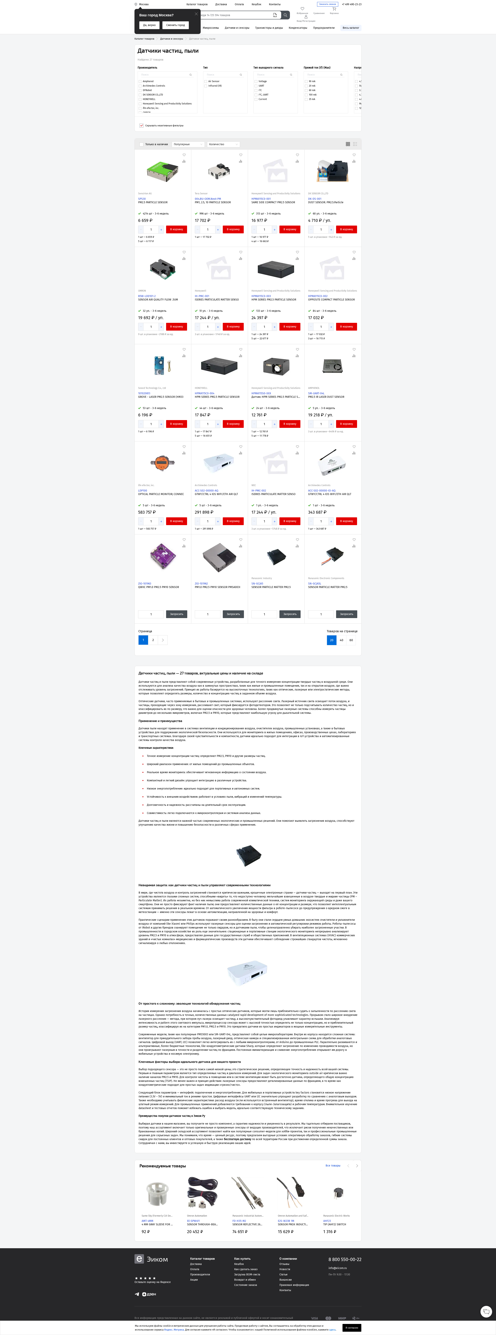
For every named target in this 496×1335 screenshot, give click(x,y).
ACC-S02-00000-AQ (206, 490)
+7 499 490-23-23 (352, 4)
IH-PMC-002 (258, 490)
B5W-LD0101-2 (147, 296)
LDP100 (142, 490)
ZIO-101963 (144, 583)
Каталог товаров (144, 38)
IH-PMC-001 (202, 296)
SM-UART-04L (316, 393)
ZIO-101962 (201, 583)
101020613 (144, 393)
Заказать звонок (327, 4)
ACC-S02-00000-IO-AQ (322, 490)
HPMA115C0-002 (318, 296)
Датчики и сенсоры (171, 38)
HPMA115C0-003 (261, 296)
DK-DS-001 (314, 199)
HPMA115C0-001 (261, 199)
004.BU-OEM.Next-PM (208, 199)
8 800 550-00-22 (345, 1259)
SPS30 (142, 199)
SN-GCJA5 (257, 583)
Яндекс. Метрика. (174, 1329)
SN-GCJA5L (314, 583)
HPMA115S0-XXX (261, 393)
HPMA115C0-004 (204, 393)
